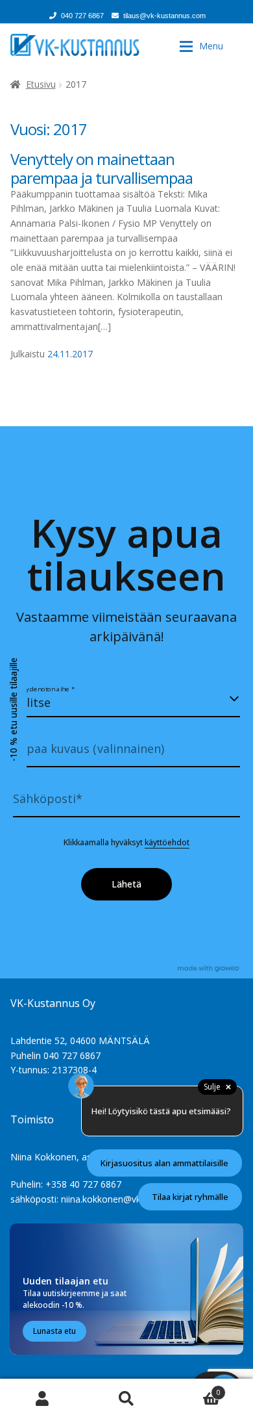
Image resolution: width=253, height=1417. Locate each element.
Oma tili (42, 1398)
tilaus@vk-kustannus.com (164, 15)
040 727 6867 (82, 15)
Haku (126, 1398)
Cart (195, 1388)
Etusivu (41, 84)
